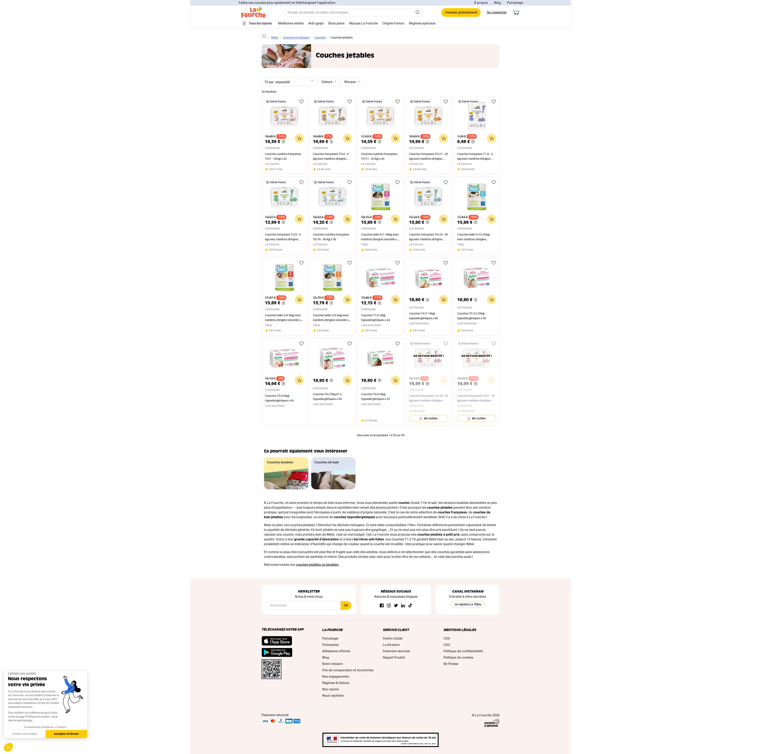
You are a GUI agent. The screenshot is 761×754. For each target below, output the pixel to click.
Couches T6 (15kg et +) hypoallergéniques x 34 (327, 397)
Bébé (274, 37)
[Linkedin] (403, 605)
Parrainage (515, 2)
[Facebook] (381, 605)
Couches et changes (296, 37)
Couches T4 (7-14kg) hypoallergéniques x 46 (423, 316)
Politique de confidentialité (463, 651)
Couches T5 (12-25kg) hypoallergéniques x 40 (471, 316)
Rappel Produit (394, 657)
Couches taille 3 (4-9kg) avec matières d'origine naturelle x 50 (283, 318)
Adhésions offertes (336, 651)
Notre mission (332, 664)
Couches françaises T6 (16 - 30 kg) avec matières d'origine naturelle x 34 (428, 237)
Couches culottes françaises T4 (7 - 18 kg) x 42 (283, 156)
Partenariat (330, 644)
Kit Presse (451, 664)
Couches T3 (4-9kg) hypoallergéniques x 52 (375, 397)
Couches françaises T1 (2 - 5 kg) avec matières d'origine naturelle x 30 (475, 157)
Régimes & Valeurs (335, 683)
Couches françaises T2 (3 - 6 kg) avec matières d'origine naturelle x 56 (283, 237)
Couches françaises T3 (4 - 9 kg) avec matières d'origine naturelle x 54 (331, 157)
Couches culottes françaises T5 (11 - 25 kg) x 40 (379, 156)
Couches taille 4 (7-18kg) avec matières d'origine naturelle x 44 (380, 237)
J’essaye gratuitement (461, 12)
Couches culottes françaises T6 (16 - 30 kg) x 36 (331, 237)
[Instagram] (388, 605)
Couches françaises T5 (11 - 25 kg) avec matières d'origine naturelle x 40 (428, 157)
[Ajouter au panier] (299, 138)
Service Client (396, 630)
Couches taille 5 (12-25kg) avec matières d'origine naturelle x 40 (473, 237)
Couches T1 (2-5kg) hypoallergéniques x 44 (375, 318)
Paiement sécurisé (396, 651)
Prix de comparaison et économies (347, 670)
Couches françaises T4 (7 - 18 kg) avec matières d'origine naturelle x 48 (475, 399)
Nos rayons (330, 689)
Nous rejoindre (333, 695)
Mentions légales (460, 630)
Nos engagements (335, 676)
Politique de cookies (458, 657)
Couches (320, 37)
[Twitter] (396, 605)
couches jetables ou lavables (317, 564)
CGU (447, 644)
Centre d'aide (392, 638)
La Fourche (332, 630)
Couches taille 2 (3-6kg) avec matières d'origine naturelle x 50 (331, 318)
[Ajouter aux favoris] (301, 101)
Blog (497, 2)
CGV (447, 638)
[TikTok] (410, 605)
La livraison (391, 644)
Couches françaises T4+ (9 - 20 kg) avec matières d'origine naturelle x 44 (428, 399)
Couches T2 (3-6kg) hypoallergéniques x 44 (279, 398)
